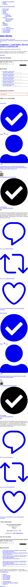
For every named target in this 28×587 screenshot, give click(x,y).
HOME (4, 3)
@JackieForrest (3, 206)
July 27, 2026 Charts (7, 85)
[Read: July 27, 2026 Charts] (8, 84)
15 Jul (6, 416)
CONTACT (5, 4)
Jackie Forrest (13, 177)
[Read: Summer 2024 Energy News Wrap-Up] (15, 557)
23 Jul (6, 208)
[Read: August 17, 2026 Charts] (8, 74)
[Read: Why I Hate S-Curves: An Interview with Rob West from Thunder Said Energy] (15, 551)
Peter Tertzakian (13, 385)
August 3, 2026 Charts (7, 82)
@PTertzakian (3, 415)
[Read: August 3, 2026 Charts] (8, 81)
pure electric (6, 35)
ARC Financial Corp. (18, 533)
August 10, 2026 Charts (8, 79)
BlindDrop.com (5, 572)
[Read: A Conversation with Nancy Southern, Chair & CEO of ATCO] (15, 563)
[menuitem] (15, 1)
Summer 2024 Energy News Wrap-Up (11, 558)
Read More (2, 55)
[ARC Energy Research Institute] (7, 6)
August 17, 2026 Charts (8, 75)
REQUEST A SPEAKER (8, 1)
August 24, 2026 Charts (8, 72)
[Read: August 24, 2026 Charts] (8, 71)
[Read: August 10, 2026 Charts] (8, 77)
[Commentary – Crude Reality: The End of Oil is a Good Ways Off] (14, 41)
